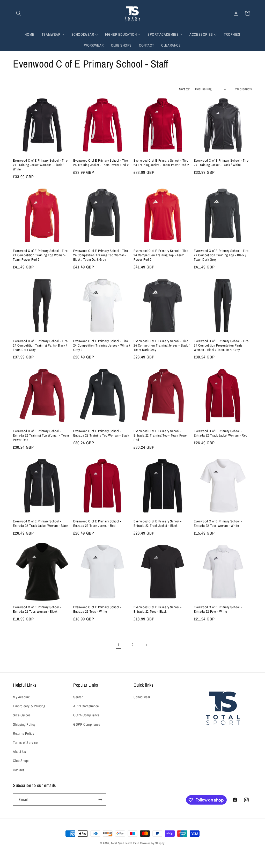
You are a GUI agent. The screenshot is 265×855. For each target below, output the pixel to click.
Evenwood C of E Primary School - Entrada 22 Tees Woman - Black (37, 609)
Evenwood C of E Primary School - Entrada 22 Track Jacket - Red (97, 523)
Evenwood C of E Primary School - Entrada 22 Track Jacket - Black (157, 523)
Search (78, 697)
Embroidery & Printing (29, 706)
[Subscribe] (100, 799)
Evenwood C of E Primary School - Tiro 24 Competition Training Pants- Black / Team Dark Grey (40, 345)
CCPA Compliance (86, 715)
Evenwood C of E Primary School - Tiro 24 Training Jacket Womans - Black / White (40, 165)
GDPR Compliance (86, 724)
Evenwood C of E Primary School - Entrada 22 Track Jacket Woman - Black (40, 523)
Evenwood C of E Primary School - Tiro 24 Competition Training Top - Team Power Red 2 (161, 255)
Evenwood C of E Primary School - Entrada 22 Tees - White (97, 609)
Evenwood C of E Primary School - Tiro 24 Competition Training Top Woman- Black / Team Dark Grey (100, 255)
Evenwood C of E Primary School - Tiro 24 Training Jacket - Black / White (221, 163)
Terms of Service (25, 742)
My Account (21, 697)
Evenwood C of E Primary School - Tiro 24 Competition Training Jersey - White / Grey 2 (101, 345)
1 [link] (118, 645)
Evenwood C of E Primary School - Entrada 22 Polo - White (218, 609)
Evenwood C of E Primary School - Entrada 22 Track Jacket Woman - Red (220, 433)
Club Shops (21, 760)
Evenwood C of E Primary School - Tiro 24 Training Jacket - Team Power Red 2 (101, 163)
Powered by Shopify (152, 843)
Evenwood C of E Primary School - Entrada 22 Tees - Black (157, 609)
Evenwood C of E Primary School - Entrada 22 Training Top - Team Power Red (161, 435)
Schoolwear (142, 697)
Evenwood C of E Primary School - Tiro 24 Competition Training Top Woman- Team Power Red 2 (40, 255)
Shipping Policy (24, 724)
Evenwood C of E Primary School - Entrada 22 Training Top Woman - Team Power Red (41, 435)
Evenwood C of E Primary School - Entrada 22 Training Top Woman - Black (101, 433)
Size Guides (22, 715)
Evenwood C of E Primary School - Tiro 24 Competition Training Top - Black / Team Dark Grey (221, 255)
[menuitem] (29, 34)
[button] (18, 13)
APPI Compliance (86, 706)
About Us (19, 751)
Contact (18, 770)
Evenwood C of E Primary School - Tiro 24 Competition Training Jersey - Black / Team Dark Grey (162, 345)
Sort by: (184, 89)
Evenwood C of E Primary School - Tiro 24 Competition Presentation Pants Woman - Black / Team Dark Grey (221, 345)
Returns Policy (23, 733)
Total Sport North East (125, 843)
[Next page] (146, 645)
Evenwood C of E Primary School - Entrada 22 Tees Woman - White (218, 523)
